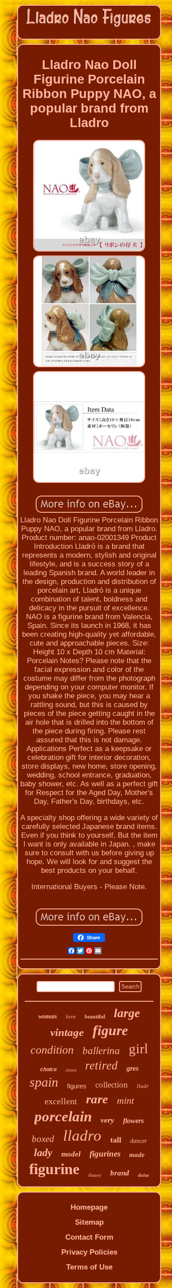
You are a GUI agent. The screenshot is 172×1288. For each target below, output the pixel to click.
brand (119, 1173)
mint (125, 1100)
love (71, 1016)
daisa (143, 1175)
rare (97, 1099)
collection (111, 1084)
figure (110, 1030)
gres (132, 1068)
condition (52, 1050)
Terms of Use (89, 1267)
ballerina (101, 1050)
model (71, 1154)
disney (94, 1175)
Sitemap (89, 1222)
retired (101, 1065)
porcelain (63, 1116)
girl (138, 1048)
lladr (143, 1086)
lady (43, 1152)
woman (47, 1016)
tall (115, 1139)
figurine (54, 1169)
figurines (105, 1153)
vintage (67, 1032)
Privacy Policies (89, 1252)
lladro (82, 1135)
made (137, 1154)
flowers (133, 1120)
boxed (43, 1139)
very (107, 1120)
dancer (138, 1141)
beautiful (95, 1017)
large (127, 1013)
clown (71, 1070)
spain (44, 1082)
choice (48, 1069)
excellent (61, 1101)
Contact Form (89, 1237)
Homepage (89, 1207)
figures (76, 1086)
